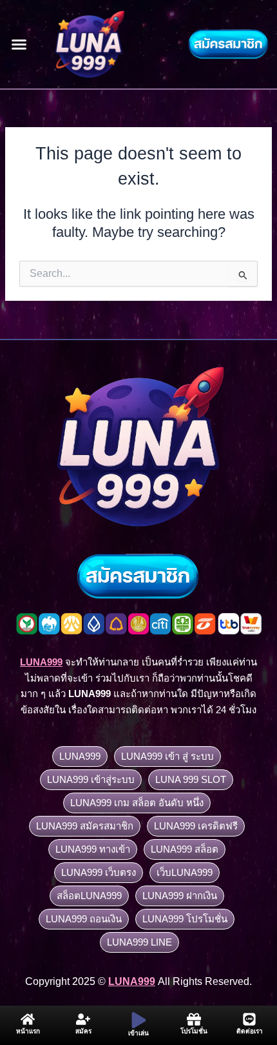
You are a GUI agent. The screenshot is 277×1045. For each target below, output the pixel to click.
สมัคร (83, 1031)
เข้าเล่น (138, 1033)
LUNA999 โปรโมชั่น (184, 918)
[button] (19, 44)
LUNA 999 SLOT (190, 779)
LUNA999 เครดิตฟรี (196, 825)
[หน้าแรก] (28, 1019)
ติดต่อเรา (249, 1031)
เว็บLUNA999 (185, 872)
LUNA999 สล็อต (184, 849)
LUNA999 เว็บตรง (98, 872)
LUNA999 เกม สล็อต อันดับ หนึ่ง (137, 802)
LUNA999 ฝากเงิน (179, 895)
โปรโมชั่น (193, 1031)
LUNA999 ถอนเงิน (84, 918)
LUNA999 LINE (139, 942)
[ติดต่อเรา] (249, 1019)
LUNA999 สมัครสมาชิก (84, 825)
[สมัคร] (83, 1019)
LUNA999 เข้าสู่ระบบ (91, 779)
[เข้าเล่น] (139, 1020)
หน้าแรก (28, 1031)
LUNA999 (79, 756)
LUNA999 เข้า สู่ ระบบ (167, 756)
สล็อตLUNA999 (89, 895)
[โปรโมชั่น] (194, 1019)
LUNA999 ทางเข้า (92, 849)
